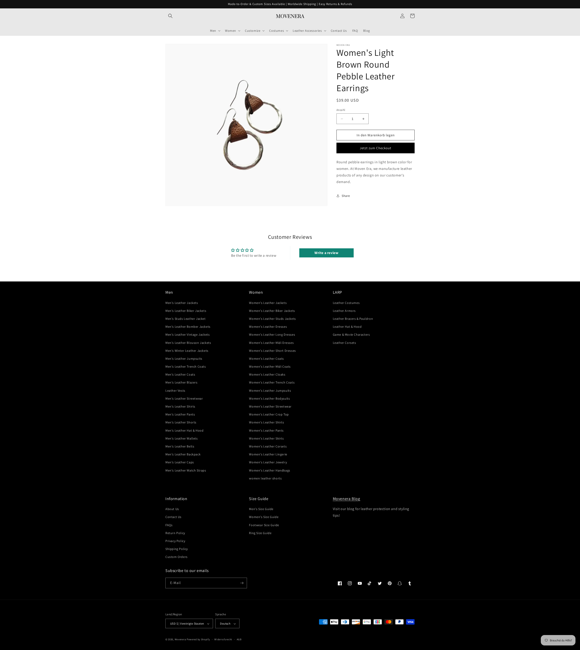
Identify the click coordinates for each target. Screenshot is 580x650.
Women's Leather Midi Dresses (271, 343)
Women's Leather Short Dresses (272, 351)
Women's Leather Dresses (268, 327)
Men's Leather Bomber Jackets (187, 327)
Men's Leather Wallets (181, 438)
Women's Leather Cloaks (267, 374)
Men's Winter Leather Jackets (186, 351)
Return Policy (175, 533)
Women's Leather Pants (266, 430)
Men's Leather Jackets (181, 303)
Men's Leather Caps (179, 462)
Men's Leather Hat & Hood (184, 430)
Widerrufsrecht (223, 639)
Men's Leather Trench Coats (185, 366)
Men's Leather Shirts (180, 406)
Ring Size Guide (260, 533)
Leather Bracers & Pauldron (353, 319)
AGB (239, 639)
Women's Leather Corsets (268, 446)
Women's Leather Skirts (266, 438)
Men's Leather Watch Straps (185, 470)
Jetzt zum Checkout (375, 148)
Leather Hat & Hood (347, 327)
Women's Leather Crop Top (269, 414)
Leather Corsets (344, 343)
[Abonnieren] (242, 583)
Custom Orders (176, 557)
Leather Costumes (346, 303)
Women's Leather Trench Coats (272, 383)
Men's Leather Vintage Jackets (187, 334)
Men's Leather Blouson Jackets (188, 343)
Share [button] (346, 196)
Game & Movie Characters (351, 334)
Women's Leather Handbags (269, 470)
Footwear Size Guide (264, 525)
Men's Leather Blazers (181, 383)
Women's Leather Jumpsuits (270, 391)
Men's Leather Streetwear (184, 398)
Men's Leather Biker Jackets (185, 311)
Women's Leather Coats (266, 359)
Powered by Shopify (198, 639)
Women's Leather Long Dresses (272, 334)
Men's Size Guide (261, 509)
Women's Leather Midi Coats (270, 366)
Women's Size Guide (263, 517)
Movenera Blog (346, 498)
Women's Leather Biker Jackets (272, 311)
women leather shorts (265, 478)
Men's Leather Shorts (180, 422)
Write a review (326, 252)
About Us (172, 509)
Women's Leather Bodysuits (269, 398)
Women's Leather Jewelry (268, 462)
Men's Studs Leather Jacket (185, 319)
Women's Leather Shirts (266, 422)
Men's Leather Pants (180, 414)
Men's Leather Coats (180, 374)
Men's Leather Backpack (183, 454)
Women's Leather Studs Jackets (272, 319)
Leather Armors (344, 311)
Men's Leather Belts (179, 446)
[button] (170, 16)
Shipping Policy (176, 549)
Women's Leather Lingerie (268, 454)
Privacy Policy (175, 541)
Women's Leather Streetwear (270, 406)
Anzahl (340, 110)
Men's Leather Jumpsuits (183, 359)
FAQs (168, 525)
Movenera (180, 639)
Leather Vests (175, 391)
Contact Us (173, 517)
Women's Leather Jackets (268, 303)
